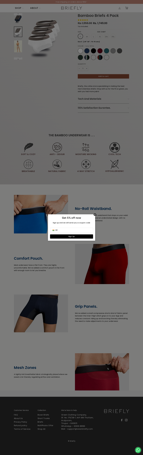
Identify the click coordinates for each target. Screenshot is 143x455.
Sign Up (71, 236)
